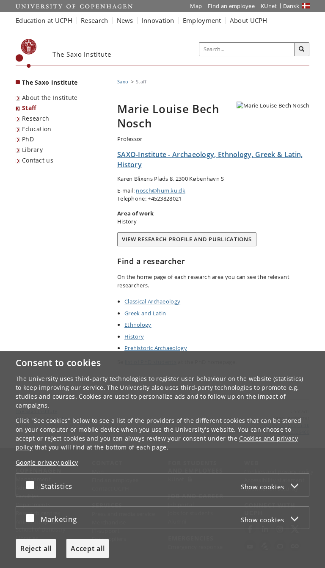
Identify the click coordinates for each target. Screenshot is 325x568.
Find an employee (231, 6)
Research (35, 118)
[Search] (301, 49)
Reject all (36, 548)
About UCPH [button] (248, 20)
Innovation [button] (158, 20)
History (134, 336)
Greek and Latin (145, 313)
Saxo (122, 81)
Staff (29, 108)
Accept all (88, 548)
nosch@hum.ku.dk (160, 190)
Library (32, 150)
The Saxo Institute (49, 82)
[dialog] (162, 459)
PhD (28, 139)
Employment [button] (202, 20)
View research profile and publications (187, 239)
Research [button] (94, 20)
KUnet (269, 6)
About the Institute (50, 98)
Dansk (291, 6)
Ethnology (137, 324)
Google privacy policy (47, 462)
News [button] (125, 20)
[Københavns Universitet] (26, 53)
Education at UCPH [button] (44, 20)
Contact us (37, 160)
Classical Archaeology (152, 301)
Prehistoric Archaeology (155, 348)
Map (196, 6)
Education (37, 129)
